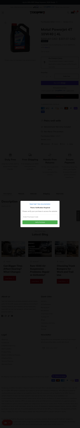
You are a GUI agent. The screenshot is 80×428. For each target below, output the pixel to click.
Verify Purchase (40, 222)
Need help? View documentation (40, 204)
